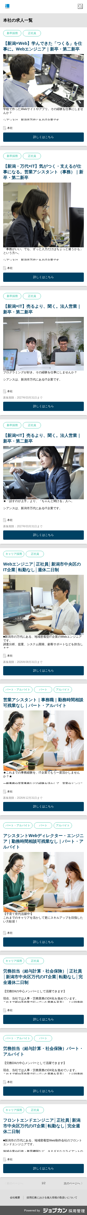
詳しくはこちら (43, 137)
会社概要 (15, 1197)
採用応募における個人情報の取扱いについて (52, 1197)
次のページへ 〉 (74, 1183)
